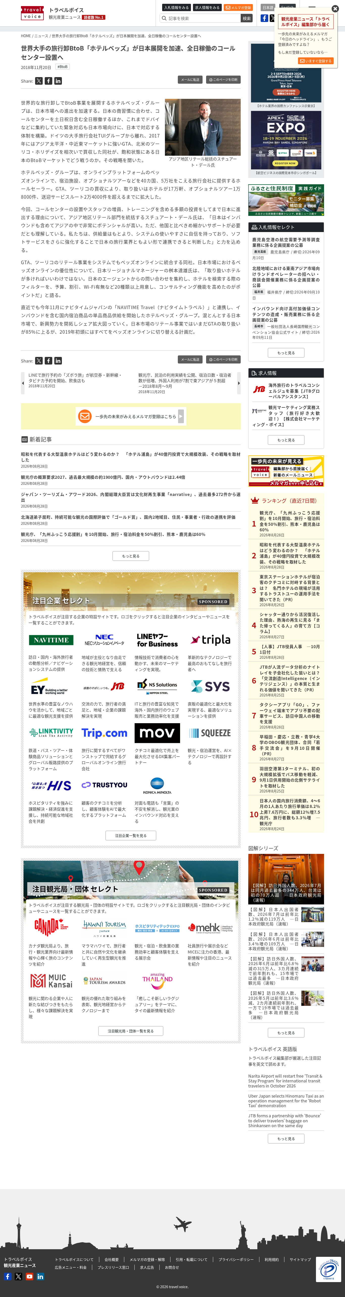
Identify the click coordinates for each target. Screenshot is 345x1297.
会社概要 (112, 1259)
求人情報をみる (207, 7)
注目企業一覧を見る (131, 835)
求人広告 (147, 1267)
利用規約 (272, 1259)
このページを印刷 (224, 79)
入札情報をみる (176, 7)
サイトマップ (300, 1259)
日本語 (268, 7)
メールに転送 (190, 79)
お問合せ (172, 1267)
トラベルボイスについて (74, 1259)
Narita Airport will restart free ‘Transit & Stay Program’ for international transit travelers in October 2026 (285, 1080)
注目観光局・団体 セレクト (75, 889)
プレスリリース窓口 (113, 1267)
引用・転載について (192, 1259)
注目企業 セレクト (61, 600)
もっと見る (131, 555)
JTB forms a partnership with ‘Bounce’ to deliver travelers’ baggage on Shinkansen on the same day (284, 1120)
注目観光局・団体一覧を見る (131, 1030)
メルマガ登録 (240, 7)
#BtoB (62, 66)
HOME (26, 35)
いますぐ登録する (318, 60)
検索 (247, 18)
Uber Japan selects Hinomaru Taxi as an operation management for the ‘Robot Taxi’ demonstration (286, 1100)
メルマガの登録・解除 (147, 1259)
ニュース (41, 35)
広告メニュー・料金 (71, 1267)
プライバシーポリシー (236, 1259)
